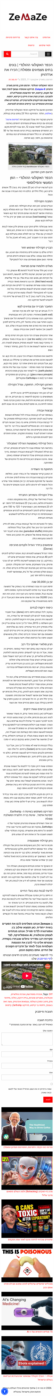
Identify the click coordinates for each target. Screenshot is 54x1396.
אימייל (50, 1061)
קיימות (8, 1005)
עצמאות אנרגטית (21, 1001)
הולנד (14, 998)
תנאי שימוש (44, 45)
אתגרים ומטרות (36, 998)
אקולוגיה (48, 998)
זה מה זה (13, 79)
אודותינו (46, 37)
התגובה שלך (48, 1030)
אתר (51, 1072)
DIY (51, 994)
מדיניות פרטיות (13, 37)
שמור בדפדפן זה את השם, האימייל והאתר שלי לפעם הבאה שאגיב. (29, 1091)
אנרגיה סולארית (18, 994)
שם (51, 1049)
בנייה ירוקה (23, 998)
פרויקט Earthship (21, 1005)
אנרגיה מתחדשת (34, 994)
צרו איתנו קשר (31, 37)
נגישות (31, 45)
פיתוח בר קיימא (37, 1005)
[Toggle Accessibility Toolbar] (4, 1391)
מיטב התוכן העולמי (39, 1001)
